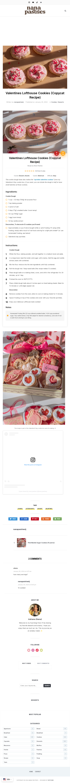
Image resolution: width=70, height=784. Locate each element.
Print (58, 519)
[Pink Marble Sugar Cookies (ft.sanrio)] (21, 543)
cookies (20, 508)
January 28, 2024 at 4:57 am (22, 571)
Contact (38, 771)
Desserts (61, 102)
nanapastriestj (19, 102)
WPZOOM (51, 780)
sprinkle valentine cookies (43, 179)
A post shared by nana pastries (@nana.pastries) (33, 491)
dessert (39, 508)
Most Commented (43, 663)
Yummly (47, 519)
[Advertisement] (35, 32)
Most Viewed (26, 663)
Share (25, 519)
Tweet (14, 519)
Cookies (54, 102)
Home (31, 771)
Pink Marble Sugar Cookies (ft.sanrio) (41, 543)
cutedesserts (30, 508)
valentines (49, 508)
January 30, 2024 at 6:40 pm (27, 584)
